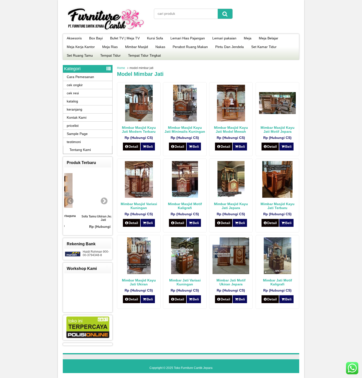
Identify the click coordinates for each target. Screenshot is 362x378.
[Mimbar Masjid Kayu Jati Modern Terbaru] (139, 120)
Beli (150, 146)
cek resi (73, 93)
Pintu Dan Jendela (229, 47)
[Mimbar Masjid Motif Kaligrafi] (185, 196)
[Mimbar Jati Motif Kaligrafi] (277, 273)
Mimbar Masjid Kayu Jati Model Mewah (231, 129)
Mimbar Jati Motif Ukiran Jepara (231, 282)
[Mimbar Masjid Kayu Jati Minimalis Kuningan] (185, 120)
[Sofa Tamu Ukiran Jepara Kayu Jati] (88, 191)
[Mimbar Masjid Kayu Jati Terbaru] (277, 196)
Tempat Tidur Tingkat (144, 55)
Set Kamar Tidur (264, 47)
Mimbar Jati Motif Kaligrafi (277, 282)
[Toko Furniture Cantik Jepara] (106, 31)
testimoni (74, 142)
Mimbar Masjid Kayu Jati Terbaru (278, 206)
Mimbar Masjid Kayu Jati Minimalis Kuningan (185, 129)
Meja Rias (110, 47)
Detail (133, 146)
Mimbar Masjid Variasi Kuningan (139, 206)
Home (121, 68)
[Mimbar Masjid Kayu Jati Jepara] (231, 196)
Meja (247, 38)
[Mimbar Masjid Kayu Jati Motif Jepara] (277, 113)
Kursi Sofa (155, 38)
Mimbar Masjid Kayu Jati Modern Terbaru (139, 129)
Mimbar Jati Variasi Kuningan (185, 282)
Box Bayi (96, 38)
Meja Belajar (268, 38)
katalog (72, 101)
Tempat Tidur (110, 55)
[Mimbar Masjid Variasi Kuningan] (139, 196)
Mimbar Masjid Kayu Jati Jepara (231, 206)
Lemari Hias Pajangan (187, 38)
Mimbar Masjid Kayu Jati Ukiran (139, 282)
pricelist (73, 126)
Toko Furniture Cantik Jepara (193, 368)
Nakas (160, 47)
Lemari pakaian (224, 38)
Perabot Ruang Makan (190, 47)
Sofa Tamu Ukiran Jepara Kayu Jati (88, 218)
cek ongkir (75, 85)
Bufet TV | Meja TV (125, 38)
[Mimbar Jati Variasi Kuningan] (185, 273)
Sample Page (77, 134)
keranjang (74, 109)
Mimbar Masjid (136, 47)
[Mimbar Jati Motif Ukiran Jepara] (231, 273)
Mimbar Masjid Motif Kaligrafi (185, 206)
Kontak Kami (76, 117)
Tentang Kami (80, 150)
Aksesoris (74, 38)
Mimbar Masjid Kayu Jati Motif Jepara (278, 129)
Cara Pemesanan (80, 77)
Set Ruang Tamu (80, 55)
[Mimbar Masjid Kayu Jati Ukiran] (139, 273)
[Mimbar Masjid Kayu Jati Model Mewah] (231, 120)
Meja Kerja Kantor (81, 47)
